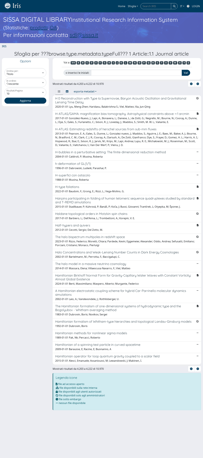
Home (121, 6)
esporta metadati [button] (84, 91)
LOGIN (196, 6)
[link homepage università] (15, 6)
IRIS (4, 46)
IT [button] (181, 6)
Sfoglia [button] (132, 6)
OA (53, 27)
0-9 (73, 62)
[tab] (59, 91)
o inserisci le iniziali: (77, 72)
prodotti (39, 27)
